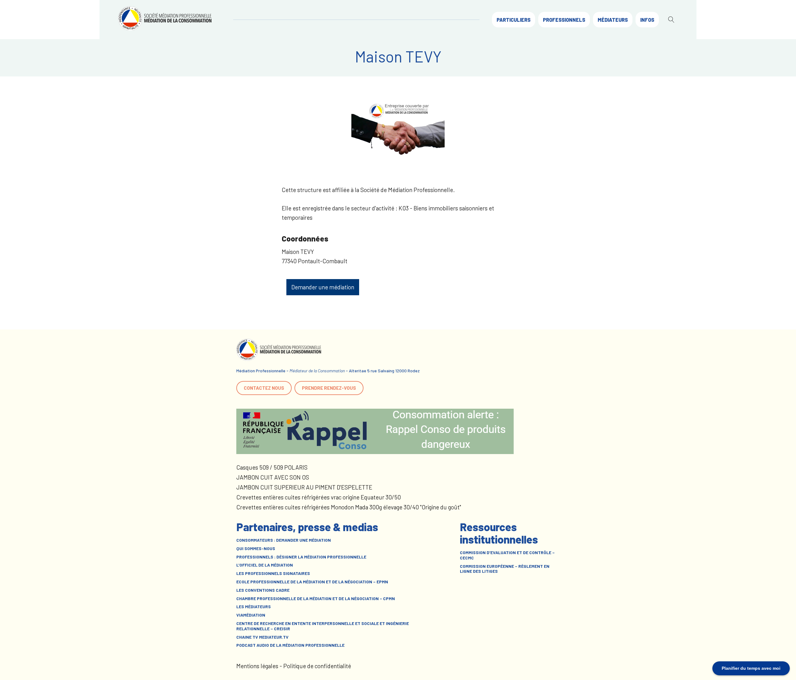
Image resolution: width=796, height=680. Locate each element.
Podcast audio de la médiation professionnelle (290, 645)
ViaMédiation (250, 615)
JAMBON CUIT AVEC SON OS (272, 477)
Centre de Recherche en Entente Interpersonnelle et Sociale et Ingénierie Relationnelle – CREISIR (322, 626)
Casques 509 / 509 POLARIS (272, 467)
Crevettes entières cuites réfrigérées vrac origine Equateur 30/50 (318, 497)
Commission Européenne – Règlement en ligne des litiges (504, 569)
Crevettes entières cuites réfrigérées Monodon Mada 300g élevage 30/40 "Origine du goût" (348, 507)
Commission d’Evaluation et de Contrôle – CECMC (507, 555)
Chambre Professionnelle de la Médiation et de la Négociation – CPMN (315, 598)
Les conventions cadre (262, 590)
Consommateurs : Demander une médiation (283, 540)
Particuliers (513, 20)
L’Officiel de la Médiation (264, 565)
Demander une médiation (322, 287)
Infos (647, 20)
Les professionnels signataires (273, 573)
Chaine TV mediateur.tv (262, 637)
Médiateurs (613, 20)
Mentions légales (257, 665)
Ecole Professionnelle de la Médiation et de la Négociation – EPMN (312, 581)
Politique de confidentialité (317, 665)
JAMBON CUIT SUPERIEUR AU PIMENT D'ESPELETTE (304, 487)
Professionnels (564, 20)
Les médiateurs (253, 606)
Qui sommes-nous (255, 548)
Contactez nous (264, 388)
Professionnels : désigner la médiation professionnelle (301, 556)
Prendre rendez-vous (329, 388)
